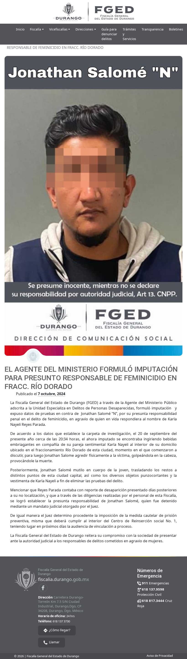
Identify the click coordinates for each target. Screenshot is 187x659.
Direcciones (84, 29)
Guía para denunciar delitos (109, 34)
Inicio (20, 29)
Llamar (54, 642)
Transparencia (153, 29)
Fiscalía (35, 29)
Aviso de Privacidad (160, 656)
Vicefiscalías (58, 29)
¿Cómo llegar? (59, 630)
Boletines (176, 29)
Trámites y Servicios (129, 34)
